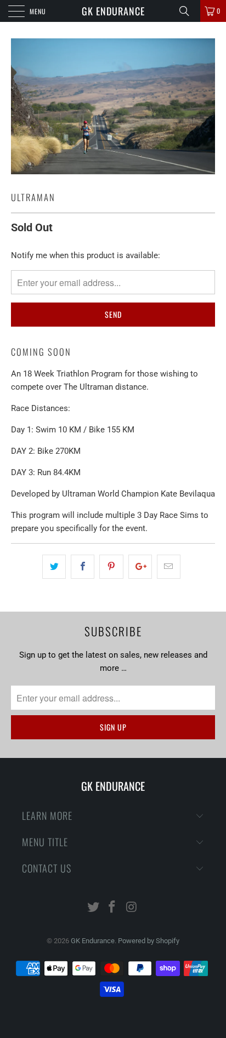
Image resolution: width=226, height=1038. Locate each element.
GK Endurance (113, 11)
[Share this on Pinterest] (111, 567)
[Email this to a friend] (168, 567)
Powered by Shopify (148, 941)
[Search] (188, 11)
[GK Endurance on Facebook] (112, 908)
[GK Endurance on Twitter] (93, 908)
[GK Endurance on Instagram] (131, 908)
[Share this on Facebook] (82, 567)
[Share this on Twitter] (54, 567)
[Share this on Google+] (140, 567)
